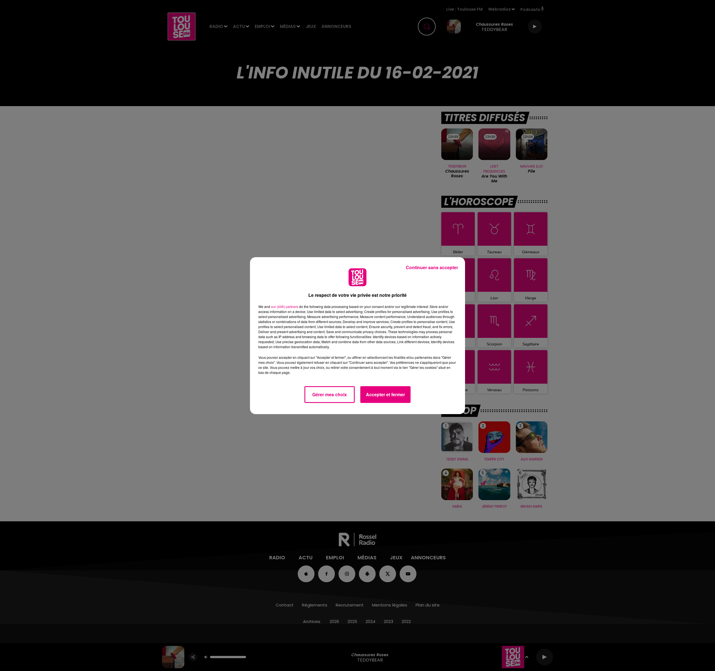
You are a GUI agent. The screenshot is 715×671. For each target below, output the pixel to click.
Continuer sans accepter (432, 267)
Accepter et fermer (385, 394)
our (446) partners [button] (284, 306)
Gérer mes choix (329, 394)
